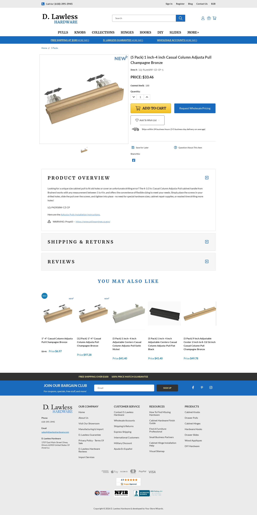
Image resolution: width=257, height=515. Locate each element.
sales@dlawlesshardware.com (55, 432)
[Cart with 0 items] (214, 18)
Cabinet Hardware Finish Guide (162, 421)
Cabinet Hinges (192, 423)
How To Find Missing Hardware (160, 413)
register (180, 4)
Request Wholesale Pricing (194, 108)
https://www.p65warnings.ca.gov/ (93, 221)
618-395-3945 (48, 421)
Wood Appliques (193, 440)
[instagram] (211, 387)
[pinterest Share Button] (165, 161)
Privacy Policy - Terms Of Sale (91, 441)
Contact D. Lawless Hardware (123, 413)
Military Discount (123, 443)
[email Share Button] (144, 161)
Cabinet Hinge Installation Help (162, 444)
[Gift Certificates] (209, 18)
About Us (83, 417)
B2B (213, 4)
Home (82, 412)
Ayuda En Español (123, 448)
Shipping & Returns (124, 426)
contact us (202, 4)
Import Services (86, 457)
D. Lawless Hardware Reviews (89, 450)
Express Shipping (122, 431)
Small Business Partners (161, 437)
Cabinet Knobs (192, 412)
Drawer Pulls (191, 417)
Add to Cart (58, 313)
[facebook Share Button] (133, 161)
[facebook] (193, 387)
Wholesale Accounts (124, 420)
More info (70, 40)
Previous (249, 505)
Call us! (59, 3)
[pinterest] (202, 387)
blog (190, 4)
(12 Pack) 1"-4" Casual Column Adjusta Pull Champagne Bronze (89, 342)
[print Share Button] (155, 161)
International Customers (126, 437)
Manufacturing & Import (91, 429)
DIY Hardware (192, 446)
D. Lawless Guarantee (90, 434)
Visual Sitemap (156, 451)
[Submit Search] (180, 18)
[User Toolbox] (203, 18)
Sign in (169, 4)
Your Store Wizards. (154, 508)
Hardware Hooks (193, 429)
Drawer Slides (192, 434)
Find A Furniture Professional (157, 430)
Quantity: (135, 91)
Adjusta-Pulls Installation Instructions (80, 214)
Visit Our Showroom (89, 423)
